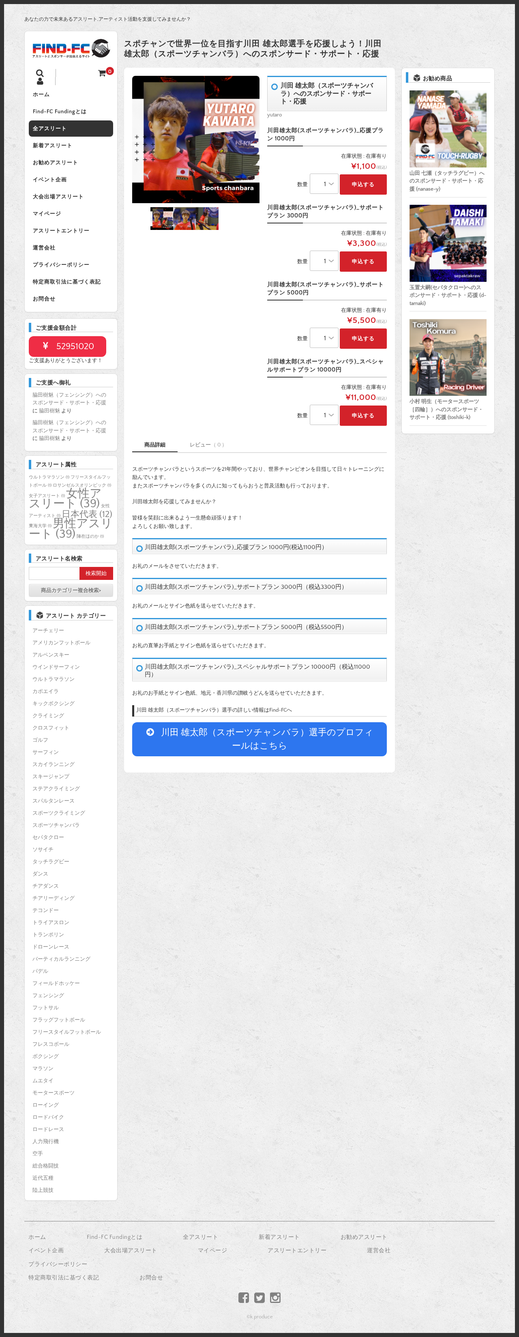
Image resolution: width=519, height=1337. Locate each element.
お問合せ (44, 299)
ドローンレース (50, 947)
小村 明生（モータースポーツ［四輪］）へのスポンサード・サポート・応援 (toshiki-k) (446, 409)
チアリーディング (53, 898)
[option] (196, 139)
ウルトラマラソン (49, 477)
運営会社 (44, 248)
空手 (37, 1154)
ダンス (40, 874)
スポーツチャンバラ (56, 825)
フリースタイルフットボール (66, 1032)
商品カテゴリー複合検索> (71, 590)
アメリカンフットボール (61, 643)
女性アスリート (65, 499)
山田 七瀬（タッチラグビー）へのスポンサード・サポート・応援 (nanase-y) (447, 181)
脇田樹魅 (49, 411)
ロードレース (48, 1129)
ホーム (41, 94)
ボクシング (45, 1056)
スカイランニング (53, 764)
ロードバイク (48, 1117)
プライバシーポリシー (61, 265)
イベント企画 (50, 179)
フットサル (45, 1008)
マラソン (43, 1068)
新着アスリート (53, 145)
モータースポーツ (53, 1093)
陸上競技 (43, 1190)
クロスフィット (50, 728)
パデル (40, 971)
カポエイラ (45, 691)
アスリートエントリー (61, 231)
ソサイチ (43, 849)
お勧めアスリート (55, 162)
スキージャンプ (50, 776)
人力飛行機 (45, 1141)
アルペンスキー (50, 655)
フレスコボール (50, 1044)
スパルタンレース (53, 801)
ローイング (45, 1105)
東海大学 (40, 526)
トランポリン (48, 935)
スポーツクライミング (58, 813)
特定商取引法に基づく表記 (67, 282)
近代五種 (43, 1178)
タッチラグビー (50, 862)
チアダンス (45, 886)
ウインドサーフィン (56, 667)
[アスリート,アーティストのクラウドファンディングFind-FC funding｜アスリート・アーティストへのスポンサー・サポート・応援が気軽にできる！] (71, 52)
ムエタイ (43, 1081)
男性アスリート (71, 529)
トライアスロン (50, 922)
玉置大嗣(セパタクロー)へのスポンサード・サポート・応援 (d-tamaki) (448, 295)
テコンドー (45, 910)
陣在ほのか (90, 536)
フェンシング (48, 995)
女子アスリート (47, 496)
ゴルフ (40, 740)
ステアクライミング (56, 789)
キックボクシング (53, 703)
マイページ (47, 214)
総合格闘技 (45, 1166)
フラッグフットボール (58, 1020)
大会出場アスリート (58, 197)
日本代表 (87, 514)
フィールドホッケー (56, 983)
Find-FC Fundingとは (60, 111)
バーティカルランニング (61, 959)
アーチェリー (48, 630)
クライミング (48, 716)
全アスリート (50, 128)
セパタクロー (48, 837)
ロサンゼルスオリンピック (82, 485)
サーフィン (45, 752)
